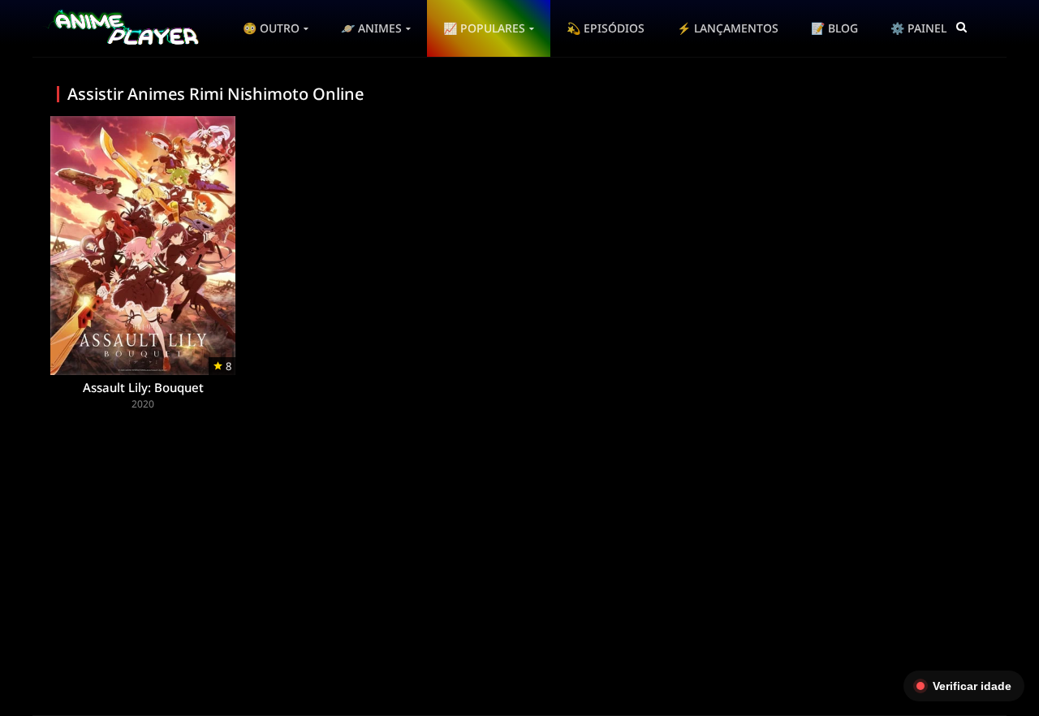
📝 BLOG (834, 28)
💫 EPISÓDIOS (606, 28)
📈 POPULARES (484, 28)
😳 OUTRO (271, 28)
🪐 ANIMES (371, 28)
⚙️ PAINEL (918, 28)
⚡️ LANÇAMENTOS (727, 28)
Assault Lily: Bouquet (143, 387)
